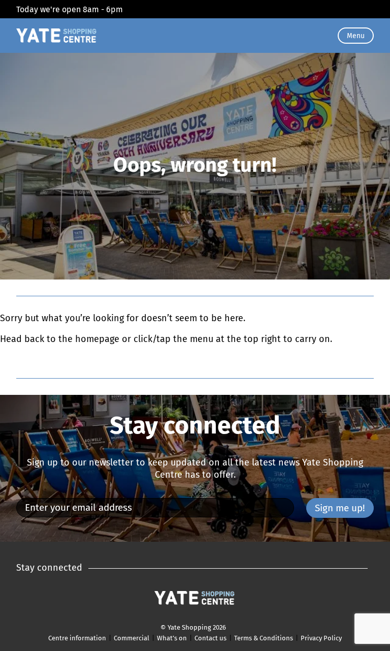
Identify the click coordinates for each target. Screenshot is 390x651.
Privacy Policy (321, 638)
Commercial (131, 638)
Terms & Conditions (263, 638)
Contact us (210, 638)
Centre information (77, 638)
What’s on (172, 638)
